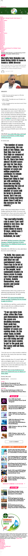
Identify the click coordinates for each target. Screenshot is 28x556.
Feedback (2, 543)
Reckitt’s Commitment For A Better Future (10, 48)
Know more (19, 538)
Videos (2, 19)
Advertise (2, 540)
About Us (2, 541)
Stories (2, 47)
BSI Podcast (3, 49)
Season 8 (2, 29)
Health (1, 46)
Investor (2, 545)
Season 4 (2, 25)
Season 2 (2, 22)
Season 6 (2, 27)
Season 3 (2, 24)
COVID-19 (8, 118)
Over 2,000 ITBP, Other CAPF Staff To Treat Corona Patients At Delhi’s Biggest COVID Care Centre (13, 135)
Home (1, 17)
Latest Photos (3, 33)
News (3, 51)
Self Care (2, 44)
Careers (2, 548)
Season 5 (2, 26)
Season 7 (2, 28)
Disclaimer (2, 544)
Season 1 (2, 21)
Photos (2, 32)
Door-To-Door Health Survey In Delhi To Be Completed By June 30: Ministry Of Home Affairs (13, 371)
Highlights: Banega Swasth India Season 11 (11, 18)
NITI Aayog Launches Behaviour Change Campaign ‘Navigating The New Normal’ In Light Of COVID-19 (13, 299)
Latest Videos (3, 20)
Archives (2, 539)
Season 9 (2, 31)
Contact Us (2, 547)
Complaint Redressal (5, 546)
